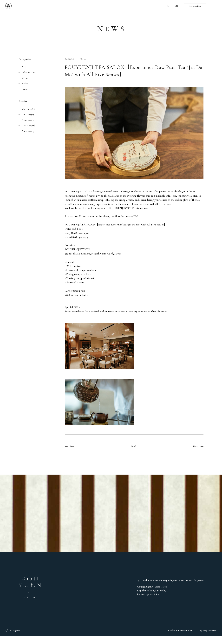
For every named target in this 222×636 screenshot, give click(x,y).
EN (176, 6)
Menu (25, 78)
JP (168, 6)
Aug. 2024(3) (28, 131)
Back (134, 446)
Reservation (195, 5)
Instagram (14, 630)
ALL (24, 66)
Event (25, 89)
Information (28, 72)
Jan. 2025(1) (28, 114)
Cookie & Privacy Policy (180, 630)
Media (25, 83)
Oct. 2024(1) (28, 125)
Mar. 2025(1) (28, 109)
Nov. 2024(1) (28, 119)
